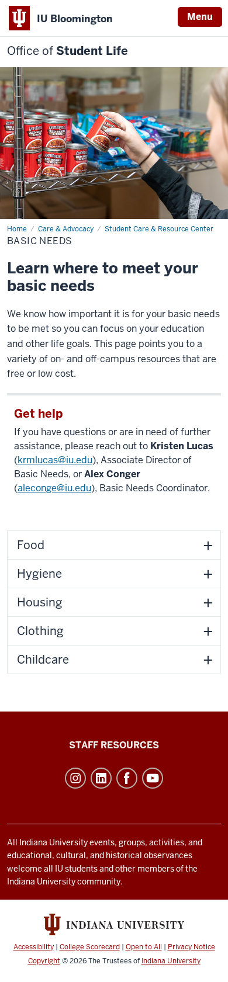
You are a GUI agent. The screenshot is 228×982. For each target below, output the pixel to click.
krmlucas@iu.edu (55, 460)
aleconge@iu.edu (54, 488)
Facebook (126, 778)
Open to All (144, 947)
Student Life (67, 51)
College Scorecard (90, 947)
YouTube (152, 778)
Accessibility (33, 947)
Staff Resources (114, 745)
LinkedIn (101, 778)
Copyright (44, 961)
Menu (200, 17)
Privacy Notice (191, 947)
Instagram (75, 778)
